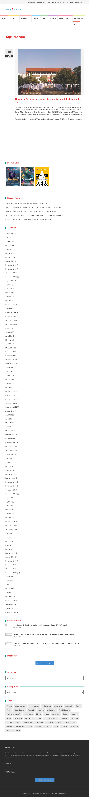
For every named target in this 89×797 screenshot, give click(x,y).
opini (59, 722)
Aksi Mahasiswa (64, 710)
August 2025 (9, 281)
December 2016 (10, 612)
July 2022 (8, 415)
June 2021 (8, 462)
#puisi (9, 710)
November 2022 (10, 399)
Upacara (56, 119)
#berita (9, 706)
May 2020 (8, 510)
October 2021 (10, 446)
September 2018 (11, 573)
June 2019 (8, 537)
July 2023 (8, 371)
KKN (18, 722)
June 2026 (8, 241)
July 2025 (8, 285)
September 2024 (11, 324)
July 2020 (8, 502)
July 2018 (8, 581)
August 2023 (9, 368)
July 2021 (8, 458)
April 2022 (8, 427)
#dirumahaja (47, 706)
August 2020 (9, 498)
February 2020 (10, 521)
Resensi (53, 18)
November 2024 (10, 316)
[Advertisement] (44, 144)
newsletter (50, 722)
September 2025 (11, 277)
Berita (12, 18)
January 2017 (9, 608)
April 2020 (8, 513)
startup (48, 726)
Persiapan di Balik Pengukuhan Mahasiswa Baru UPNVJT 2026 (26, 203)
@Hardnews (51, 710)
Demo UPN (18, 718)
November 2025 (10, 269)
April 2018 (8, 592)
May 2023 (8, 379)
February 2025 (10, 304)
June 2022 (8, 419)
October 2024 (10, 320)
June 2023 (8, 375)
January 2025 (9, 308)
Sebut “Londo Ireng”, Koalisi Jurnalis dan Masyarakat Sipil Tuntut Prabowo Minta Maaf (34, 215)
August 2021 (9, 454)
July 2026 (8, 237)
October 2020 (10, 490)
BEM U (38, 714)
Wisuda (17, 730)
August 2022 (9, 411)
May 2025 (8, 292)
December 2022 (10, 395)
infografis (10, 722)
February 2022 (10, 435)
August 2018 (9, 577)
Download (78, 2)
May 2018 (8, 588)
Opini (44, 18)
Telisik (36, 18)
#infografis (69, 706)
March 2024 (9, 348)
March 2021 (9, 474)
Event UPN (63, 718)
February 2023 (10, 391)
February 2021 (10, 478)
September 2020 (11, 494)
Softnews (39, 726)
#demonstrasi (34, 706)
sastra (30, 726)
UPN (56, 726)
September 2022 (11, 407)
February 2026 (10, 257)
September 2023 (11, 364)
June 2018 (8, 584)
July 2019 (8, 533)
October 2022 (10, 403)
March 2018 (9, 596)
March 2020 (9, 517)
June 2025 (8, 289)
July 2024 (8, 332)
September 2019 (11, 529)
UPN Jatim (63, 119)
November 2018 (10, 565)
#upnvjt (41, 710)
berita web (55, 714)
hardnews (74, 718)
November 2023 (10, 356)
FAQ (48, 2)
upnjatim (64, 726)
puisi (74, 722)
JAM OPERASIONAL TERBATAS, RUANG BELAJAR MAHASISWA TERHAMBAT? (33, 207)
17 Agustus (39, 119)
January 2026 (9, 261)
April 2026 (8, 249)
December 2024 (10, 312)
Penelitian (63, 18)
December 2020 (10, 482)
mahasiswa (39, 722)
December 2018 (10, 561)
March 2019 (9, 549)
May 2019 (8, 541)
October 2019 (10, 525)
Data (76, 25)
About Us (31, 2)
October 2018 (10, 569)
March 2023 (9, 387)
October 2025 (10, 273)
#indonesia (58, 706)
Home (4, 18)
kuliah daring (28, 722)
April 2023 (8, 383)
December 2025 (10, 265)
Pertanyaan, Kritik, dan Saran (62, 2)
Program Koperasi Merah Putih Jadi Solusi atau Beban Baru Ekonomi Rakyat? (31, 211)
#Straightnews (19, 710)
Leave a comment (76, 119)
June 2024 (8, 336)
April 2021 (8, 470)
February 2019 (10, 553)
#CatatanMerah (20, 706)
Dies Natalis (29, 718)
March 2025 (9, 300)
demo (9, 718)
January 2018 (9, 604)
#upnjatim (31, 710)
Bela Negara (29, 714)
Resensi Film (20, 726)
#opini (78, 706)
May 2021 (8, 466)
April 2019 (8, 545)
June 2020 (8, 506)
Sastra (24, 18)
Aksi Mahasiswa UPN (14, 714)
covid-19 (74, 714)
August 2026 (9, 233)
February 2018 (10, 600)
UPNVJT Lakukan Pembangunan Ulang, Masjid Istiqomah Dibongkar (28, 219)
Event (39, 718)
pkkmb (67, 722)
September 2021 (11, 450)
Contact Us (40, 2)
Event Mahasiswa (50, 718)
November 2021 (10, 442)
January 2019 (9, 557)
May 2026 (8, 245)
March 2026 (9, 253)
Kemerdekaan (48, 119)
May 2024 (8, 340)
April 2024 (8, 344)
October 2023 (10, 360)
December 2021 (10, 439)
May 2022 (8, 423)
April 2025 (8, 297)
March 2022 (9, 431)
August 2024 (9, 328)
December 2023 (10, 352)
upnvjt (9, 730)
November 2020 (10, 486)
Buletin (65, 714)
